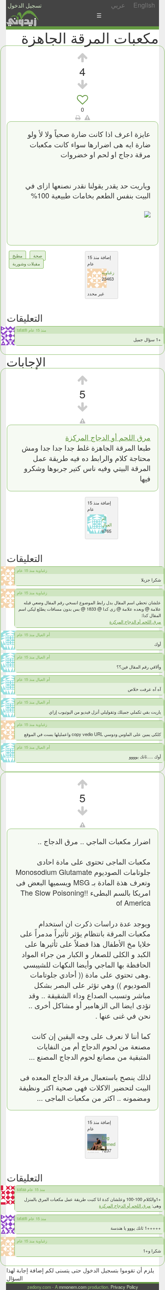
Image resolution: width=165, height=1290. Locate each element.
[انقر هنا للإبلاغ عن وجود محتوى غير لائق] (87, 117)
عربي (118, 5)
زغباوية (108, 272)
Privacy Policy (124, 1287)
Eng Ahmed (108, 1140)
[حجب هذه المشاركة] (82, 421)
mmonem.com (73, 1287)
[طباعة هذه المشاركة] (77, 117)
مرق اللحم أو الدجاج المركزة (108, 437)
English (144, 5)
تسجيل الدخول (25, 5)
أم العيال (107, 521)
